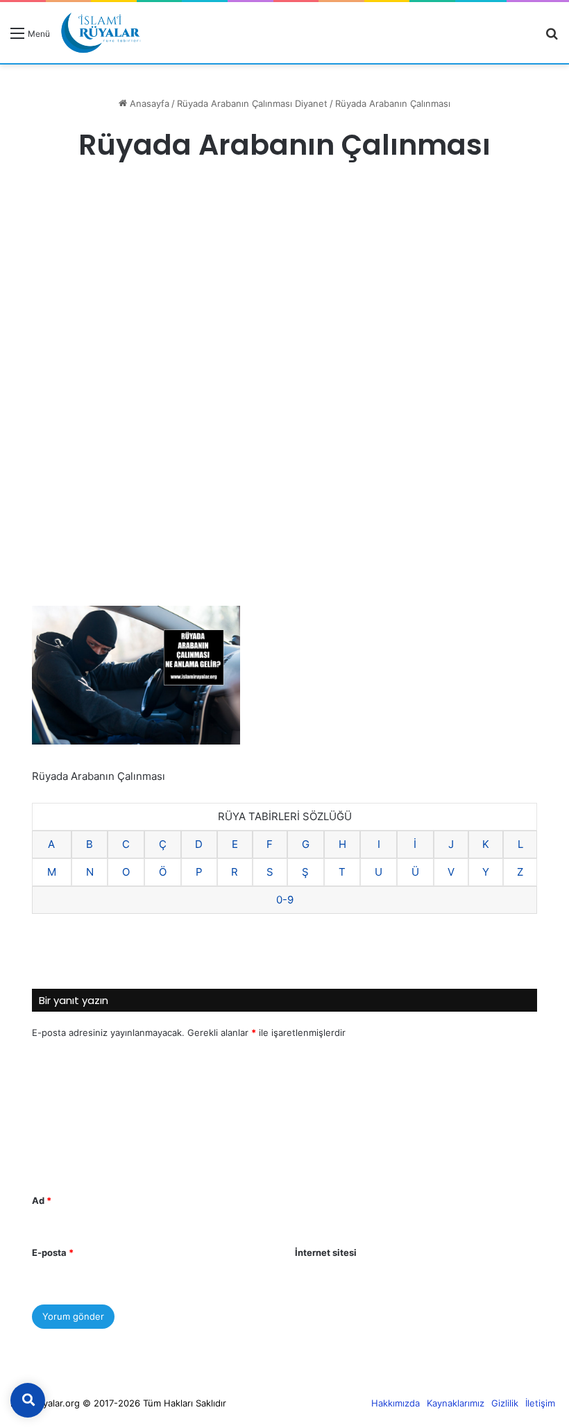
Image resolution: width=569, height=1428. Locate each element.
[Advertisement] (284, 291)
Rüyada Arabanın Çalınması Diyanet (252, 103)
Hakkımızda (395, 1403)
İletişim (540, 1403)
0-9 (285, 899)
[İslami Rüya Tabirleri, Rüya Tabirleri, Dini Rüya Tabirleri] (100, 32)
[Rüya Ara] (552, 37)
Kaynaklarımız (455, 1403)
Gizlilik (504, 1403)
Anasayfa (148, 103)
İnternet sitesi (326, 1252)
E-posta (53, 1252)
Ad (41, 1200)
